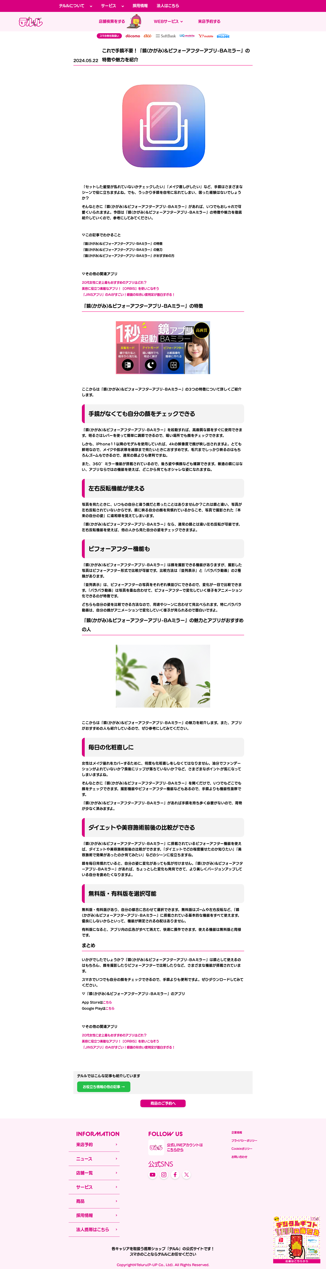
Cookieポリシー (241, 1148)
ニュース (84, 1159)
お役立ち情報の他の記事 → (104, 1086)
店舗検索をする (112, 21)
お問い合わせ (239, 1157)
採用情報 (140, 6)
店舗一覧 (84, 1173)
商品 (80, 1201)
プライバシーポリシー (244, 1140)
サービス (84, 1187)
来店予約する (209, 21)
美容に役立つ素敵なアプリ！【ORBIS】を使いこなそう (120, 288)
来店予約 (84, 1144)
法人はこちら (168, 6)
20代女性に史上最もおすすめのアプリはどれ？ (114, 282)
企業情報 (236, 1132)
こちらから (175, 1149)
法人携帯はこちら (92, 1229)
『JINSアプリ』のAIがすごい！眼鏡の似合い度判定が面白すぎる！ (128, 294)
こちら (107, 1002)
